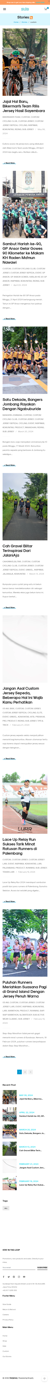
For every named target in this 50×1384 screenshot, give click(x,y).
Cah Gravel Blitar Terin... (30, 1150)
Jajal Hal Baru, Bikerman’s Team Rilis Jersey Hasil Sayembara (24, 106)
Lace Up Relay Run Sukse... (32, 1184)
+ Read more (9, 163)
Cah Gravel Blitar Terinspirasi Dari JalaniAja (17, 550)
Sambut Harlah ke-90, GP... (32, 1116)
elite (39, 712)
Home (16, 22)
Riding (18, 129)
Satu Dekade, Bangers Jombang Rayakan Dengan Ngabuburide (22, 404)
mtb (32, 716)
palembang (9, 867)
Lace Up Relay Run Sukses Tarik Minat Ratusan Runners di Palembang (20, 846)
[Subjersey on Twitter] (9, 1276)
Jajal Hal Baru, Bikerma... (31, 1098)
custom (25, 117)
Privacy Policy (8, 1320)
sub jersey (28, 129)
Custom (6, 1351)
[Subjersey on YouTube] (24, 1276)
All (5, 1208)
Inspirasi (32, 125)
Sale (4, 1346)
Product (19, 427)
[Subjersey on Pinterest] (14, 1276)
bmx (12, 708)
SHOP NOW (40, 2)
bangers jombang (12, 415)
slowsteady (25, 1014)
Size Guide (7, 1304)
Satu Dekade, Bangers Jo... (32, 1133)
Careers (6, 1314)
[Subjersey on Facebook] (4, 1276)
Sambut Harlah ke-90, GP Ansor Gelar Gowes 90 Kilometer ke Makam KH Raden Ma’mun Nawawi (23, 252)
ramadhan (30, 427)
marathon (13, 1010)
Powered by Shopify (25, 1378)
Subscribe (42, 1267)
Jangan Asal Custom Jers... (32, 1167)
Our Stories (7, 1356)
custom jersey (26, 121)
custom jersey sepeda (22, 272)
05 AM (6, 708)
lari (39, 863)
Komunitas (8, 129)
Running (30, 867)
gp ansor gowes (19, 276)
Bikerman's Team (11, 117)
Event (38, 272)
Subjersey (13, 1378)
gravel (29, 569)
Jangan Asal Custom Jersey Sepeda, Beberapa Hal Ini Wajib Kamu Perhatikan (23, 695)
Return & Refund (9, 1309)
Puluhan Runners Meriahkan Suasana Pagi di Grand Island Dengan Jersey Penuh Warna (25, 989)
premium (40, 716)
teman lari (8, 872)
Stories (24, 22)
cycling (23, 125)
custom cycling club (24, 268)
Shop (5, 1341)
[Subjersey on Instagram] (19, 1276)
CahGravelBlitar (12, 561)
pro (4, 720)
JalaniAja (8, 573)
